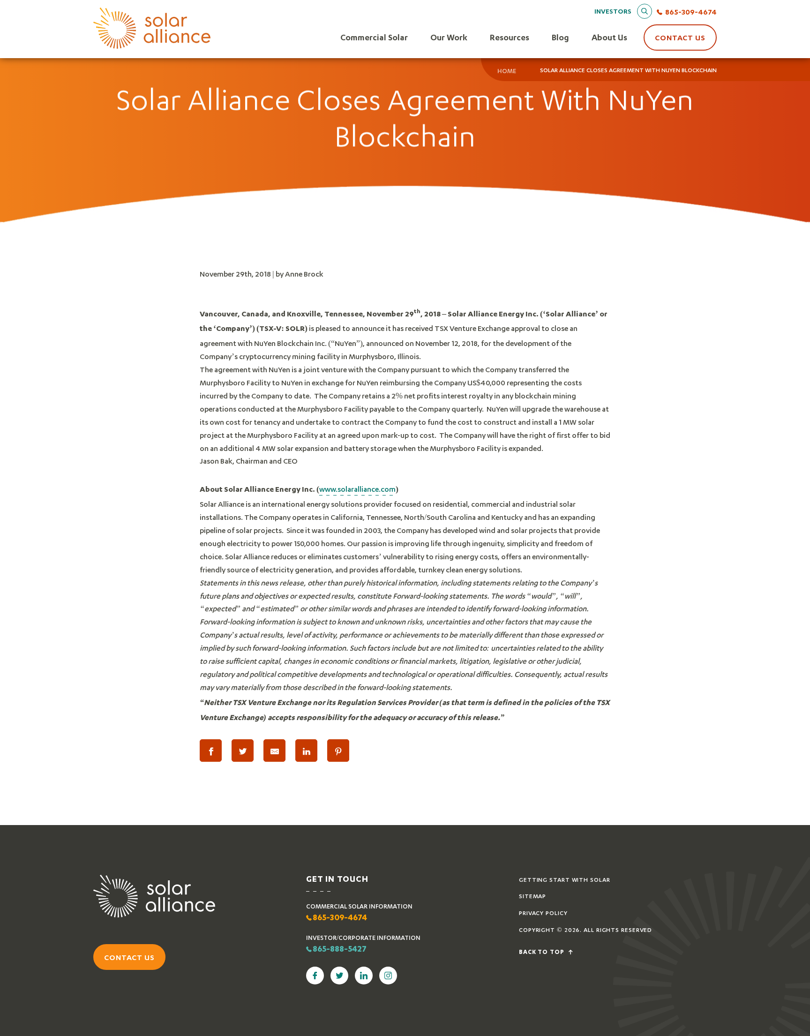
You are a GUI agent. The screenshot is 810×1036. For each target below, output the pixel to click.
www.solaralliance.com (357, 488)
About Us (609, 37)
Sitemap (532, 896)
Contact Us (680, 37)
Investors (612, 11)
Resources (509, 37)
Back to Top (542, 952)
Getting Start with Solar (564, 879)
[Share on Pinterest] (338, 750)
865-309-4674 (691, 11)
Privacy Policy (543, 912)
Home (506, 71)
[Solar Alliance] (151, 29)
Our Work (448, 37)
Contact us (129, 957)
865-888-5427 (340, 949)
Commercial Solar (374, 37)
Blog (560, 37)
